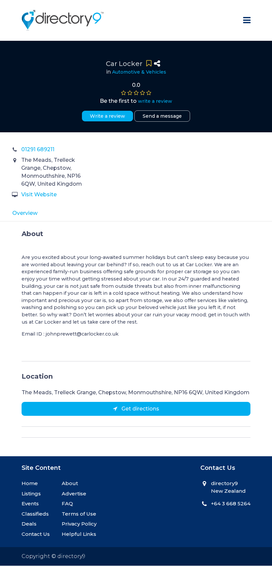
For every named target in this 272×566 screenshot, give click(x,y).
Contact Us (36, 534)
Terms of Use (79, 514)
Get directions (139, 409)
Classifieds (35, 514)
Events (30, 503)
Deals (29, 524)
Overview (24, 213)
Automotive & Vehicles (139, 72)
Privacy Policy (79, 524)
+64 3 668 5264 (230, 503)
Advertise (74, 493)
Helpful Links (79, 534)
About (70, 483)
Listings (31, 493)
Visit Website (39, 194)
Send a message (162, 116)
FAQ (67, 503)
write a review (155, 101)
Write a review (107, 116)
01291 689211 (37, 149)
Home (30, 483)
